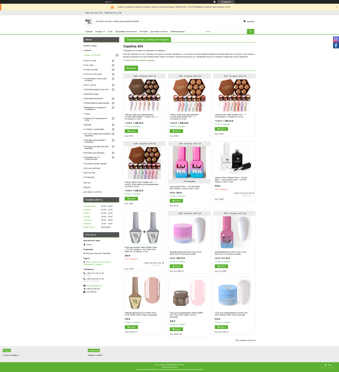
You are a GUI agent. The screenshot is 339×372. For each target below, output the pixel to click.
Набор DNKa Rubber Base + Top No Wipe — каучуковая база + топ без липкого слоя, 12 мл (231, 180)
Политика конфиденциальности (191, 369)
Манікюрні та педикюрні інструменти (95, 108)
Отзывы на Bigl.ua (11, 355)
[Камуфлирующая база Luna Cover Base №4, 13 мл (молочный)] (234, 232)
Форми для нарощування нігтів (96, 119)
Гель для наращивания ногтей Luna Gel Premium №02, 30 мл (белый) (231, 314)
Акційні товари (90, 46)
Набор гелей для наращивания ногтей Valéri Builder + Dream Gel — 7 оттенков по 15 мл (141, 117)
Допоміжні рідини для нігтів (97, 89)
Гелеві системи (91, 70)
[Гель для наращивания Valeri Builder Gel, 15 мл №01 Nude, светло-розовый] (189, 293)
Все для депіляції (92, 168)
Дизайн (88, 125)
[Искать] (250, 31)
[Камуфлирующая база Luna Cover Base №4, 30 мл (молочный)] (189, 232)
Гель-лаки (89, 65)
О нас (110, 31)
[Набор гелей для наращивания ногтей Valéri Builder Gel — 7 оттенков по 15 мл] (189, 95)
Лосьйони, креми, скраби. (96, 164)
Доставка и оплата (159, 31)
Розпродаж (89, 177)
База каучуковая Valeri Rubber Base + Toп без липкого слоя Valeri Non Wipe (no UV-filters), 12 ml (141, 249)
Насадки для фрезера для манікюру (97, 147)
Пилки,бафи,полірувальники (97, 103)
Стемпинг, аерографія (94, 129)
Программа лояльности (126, 31)
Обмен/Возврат (177, 31)
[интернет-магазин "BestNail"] (89, 21)
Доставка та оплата (92, 192)
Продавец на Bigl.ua (169, 367)
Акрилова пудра (92, 94)
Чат (330, 365)
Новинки (87, 50)
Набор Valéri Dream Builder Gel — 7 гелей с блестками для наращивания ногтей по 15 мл (141, 184)
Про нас (87, 183)
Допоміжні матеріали (94, 98)
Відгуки (86, 187)
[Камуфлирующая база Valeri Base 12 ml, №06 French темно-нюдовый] (144, 293)
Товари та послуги (91, 55)
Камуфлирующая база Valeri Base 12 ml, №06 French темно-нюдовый (141, 314)
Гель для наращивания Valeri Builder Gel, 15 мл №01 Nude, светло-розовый (186, 315)
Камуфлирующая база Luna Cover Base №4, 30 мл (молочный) (185, 253)
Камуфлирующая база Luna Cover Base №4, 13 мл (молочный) (230, 253)
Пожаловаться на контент (168, 369)
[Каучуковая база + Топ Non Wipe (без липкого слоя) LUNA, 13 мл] (189, 162)
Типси (87, 114)
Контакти (144, 31)
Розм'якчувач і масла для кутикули (96, 80)
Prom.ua (181, 365)
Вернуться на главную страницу (140, 60)
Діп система (90, 173)
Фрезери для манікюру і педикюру (95, 141)
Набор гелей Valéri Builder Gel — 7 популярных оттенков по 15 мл (230, 116)
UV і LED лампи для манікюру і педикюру (98, 135)
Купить (133, 131)
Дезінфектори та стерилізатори (92, 158)
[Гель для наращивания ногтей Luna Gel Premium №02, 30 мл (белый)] (234, 293)
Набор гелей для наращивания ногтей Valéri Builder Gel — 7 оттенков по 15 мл (184, 117)
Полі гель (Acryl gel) (93, 74)
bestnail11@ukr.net (94, 286)
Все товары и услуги (244, 340)
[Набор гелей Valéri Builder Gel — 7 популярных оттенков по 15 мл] (234, 95)
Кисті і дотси (90, 85)
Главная (88, 31)
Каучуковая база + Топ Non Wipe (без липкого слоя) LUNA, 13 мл (185, 187)
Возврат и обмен (95, 355)
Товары (98, 31)
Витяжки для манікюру (94, 153)
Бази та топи (90, 61)
